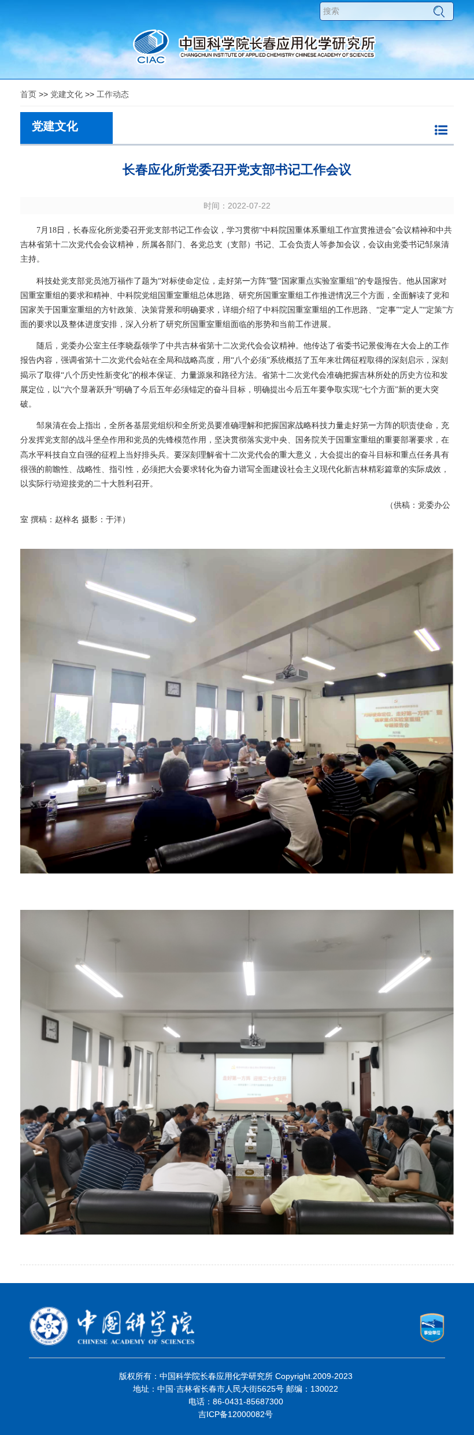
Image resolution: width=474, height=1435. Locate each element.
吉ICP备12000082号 (235, 1414)
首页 (28, 94)
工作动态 (113, 94)
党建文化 (66, 94)
